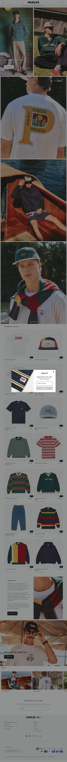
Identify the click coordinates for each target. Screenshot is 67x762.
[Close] (54, 372)
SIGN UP (44, 388)
